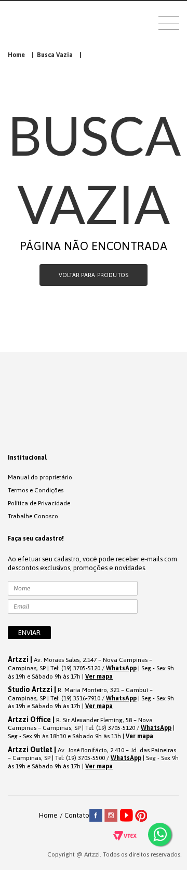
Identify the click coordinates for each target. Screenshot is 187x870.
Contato (76, 815)
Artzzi (50, 24)
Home (16, 55)
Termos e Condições (35, 490)
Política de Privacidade (39, 503)
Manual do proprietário (40, 477)
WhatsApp (121, 668)
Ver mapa (99, 676)
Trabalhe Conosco (33, 516)
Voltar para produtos (93, 275)
